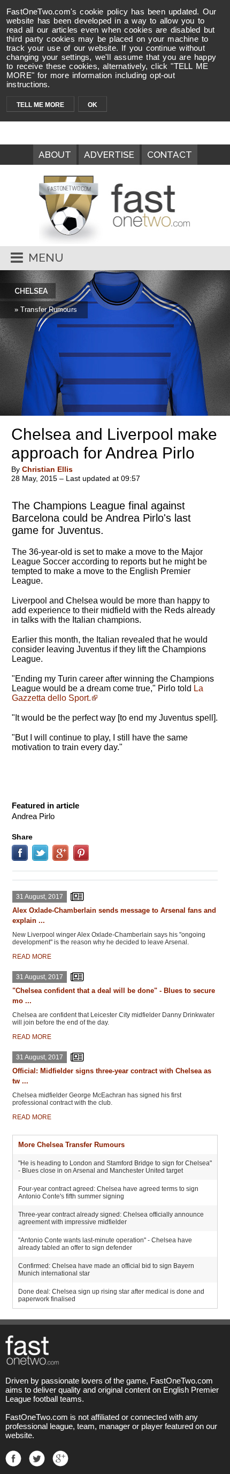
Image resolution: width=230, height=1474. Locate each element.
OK (92, 105)
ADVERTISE (109, 154)
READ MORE (31, 956)
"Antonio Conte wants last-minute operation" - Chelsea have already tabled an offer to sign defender (105, 1243)
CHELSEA (31, 291)
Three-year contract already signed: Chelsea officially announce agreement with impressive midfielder (111, 1218)
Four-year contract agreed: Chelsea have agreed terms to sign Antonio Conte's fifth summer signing (108, 1192)
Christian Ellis (47, 469)
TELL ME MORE (40, 105)
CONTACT (169, 154)
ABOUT (55, 154)
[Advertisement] (115, 774)
